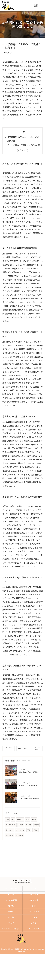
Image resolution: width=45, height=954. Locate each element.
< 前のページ (8, 748)
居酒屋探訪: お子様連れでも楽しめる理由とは (23, 139)
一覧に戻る (22, 748)
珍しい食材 (19, 835)
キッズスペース (11, 825)
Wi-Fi (28, 830)
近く (13, 819)
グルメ (35, 830)
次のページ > (36, 748)
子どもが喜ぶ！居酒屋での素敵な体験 (23, 145)
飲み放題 (28, 825)
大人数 (20, 825)
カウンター (9, 830)
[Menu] (41, 5)
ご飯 (7, 819)
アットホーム (20, 830)
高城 (27, 819)
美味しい (20, 819)
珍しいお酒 (9, 835)
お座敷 (36, 825)
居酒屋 (34, 819)
